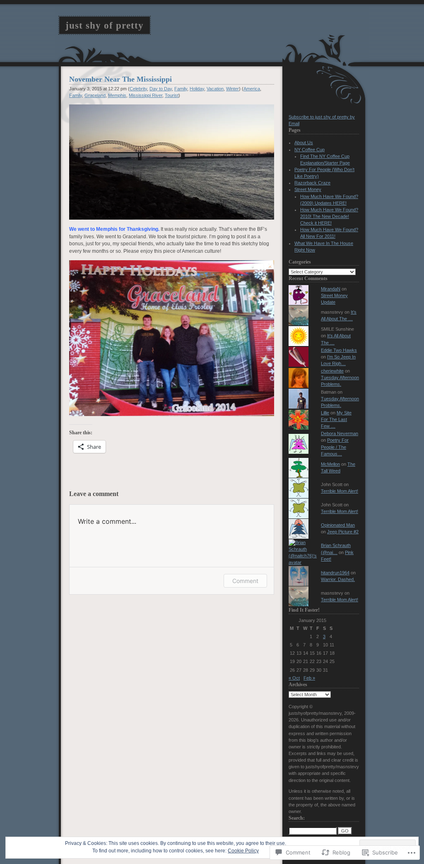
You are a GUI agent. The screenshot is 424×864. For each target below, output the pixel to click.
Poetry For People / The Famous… (335, 447)
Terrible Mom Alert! (339, 491)
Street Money (307, 189)
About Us (303, 142)
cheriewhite (332, 370)
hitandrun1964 (335, 572)
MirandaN (330, 288)
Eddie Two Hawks (339, 350)
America (251, 88)
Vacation (215, 88)
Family (180, 88)
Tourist (171, 95)
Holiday (197, 88)
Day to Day (160, 88)
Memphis (117, 95)
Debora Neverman (339, 433)
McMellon (330, 464)
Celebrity (138, 88)
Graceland (95, 95)
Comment (245, 580)
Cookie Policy (243, 851)
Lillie (325, 412)
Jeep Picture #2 (343, 531)
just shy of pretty (104, 25)
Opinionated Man (338, 525)
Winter (232, 88)
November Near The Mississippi (120, 79)
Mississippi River (145, 95)
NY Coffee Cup (309, 149)
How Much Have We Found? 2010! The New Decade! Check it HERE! (329, 216)
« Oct (294, 677)
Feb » (309, 677)
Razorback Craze (312, 182)
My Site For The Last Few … (336, 419)
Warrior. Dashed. (338, 579)
